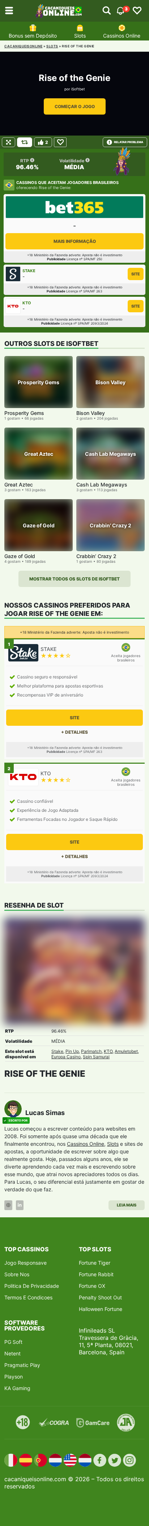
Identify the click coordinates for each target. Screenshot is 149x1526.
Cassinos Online (121, 36)
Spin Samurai (96, 1056)
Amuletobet (126, 1051)
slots (52, 46)
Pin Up (72, 1051)
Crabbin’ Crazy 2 (96, 556)
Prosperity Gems (24, 413)
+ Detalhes (74, 732)
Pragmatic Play (22, 1365)
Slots (80, 36)
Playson (13, 1376)
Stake (57, 1051)
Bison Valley (90, 413)
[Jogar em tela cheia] (8, 142)
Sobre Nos (16, 1274)
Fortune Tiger (94, 1263)
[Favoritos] (137, 11)
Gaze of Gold (19, 556)
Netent (12, 1353)
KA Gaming (17, 1388)
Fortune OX (92, 1286)
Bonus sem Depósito (33, 36)
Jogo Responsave (25, 1263)
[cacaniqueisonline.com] (58, 11)
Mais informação (75, 241)
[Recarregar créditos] (24, 142)
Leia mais (126, 1205)
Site (135, 274)
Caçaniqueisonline (23, 46)
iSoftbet (78, 89)
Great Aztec (18, 484)
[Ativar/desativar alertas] (107, 11)
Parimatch (91, 1051)
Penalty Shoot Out (100, 1297)
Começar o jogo (75, 106)
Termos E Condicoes (28, 1297)
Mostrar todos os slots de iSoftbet (74, 579)
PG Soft (13, 1342)
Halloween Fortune (100, 1309)
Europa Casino (66, 1056)
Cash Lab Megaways (101, 484)
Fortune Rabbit (96, 1274)
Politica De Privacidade (31, 1286)
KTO (108, 1051)
